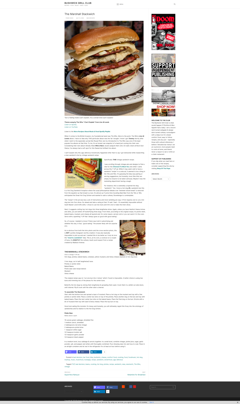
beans (88, 364)
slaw (123, 364)
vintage (67, 367)
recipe (94, 360)
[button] (71, 352)
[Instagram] (127, 386)
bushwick (97, 357)
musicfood (79, 360)
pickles (106, 364)
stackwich (129, 364)
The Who (137, 364)
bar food (86, 357)
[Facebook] (130, 386)
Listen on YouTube (71, 127)
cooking (120, 357)
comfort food (112, 357)
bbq (91, 357)
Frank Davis (69, 18)
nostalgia (87, 360)
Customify (100, 400)
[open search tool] (175, 4)
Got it (152, 402)
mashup (67, 360)
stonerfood (108, 360)
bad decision (90, 18)
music (73, 360)
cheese (103, 357)
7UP (73, 364)
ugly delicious (118, 360)
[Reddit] (123, 386)
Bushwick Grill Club (78, 3)
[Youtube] (134, 386)
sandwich (100, 360)
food (126, 357)
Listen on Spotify (70, 125)
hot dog (139, 357)
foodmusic (132, 357)
